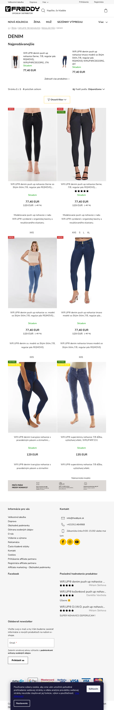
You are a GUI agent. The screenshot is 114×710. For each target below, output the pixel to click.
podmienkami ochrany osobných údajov (30, 651)
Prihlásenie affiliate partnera (22, 559)
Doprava (33, 2)
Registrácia (98, 2)
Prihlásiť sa (18, 660)
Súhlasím (93, 688)
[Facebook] (63, 542)
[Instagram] (70, 542)
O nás (11, 533)
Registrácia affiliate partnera (22, 563)
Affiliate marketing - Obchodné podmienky (29, 567)
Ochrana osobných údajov (20, 529)
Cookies (12, 554)
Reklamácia (13, 542)
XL (88, 232)
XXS (32, 232)
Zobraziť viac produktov (56, 78)
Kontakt (12, 550)
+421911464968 (76, 524)
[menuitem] (18, 22)
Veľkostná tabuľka (15, 2)
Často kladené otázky (18, 546)
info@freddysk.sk (75, 518)
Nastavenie (22, 703)
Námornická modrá (80, 478)
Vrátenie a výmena (17, 538)
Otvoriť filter (57, 99)
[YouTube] (77, 542)
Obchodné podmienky (19, 525)
